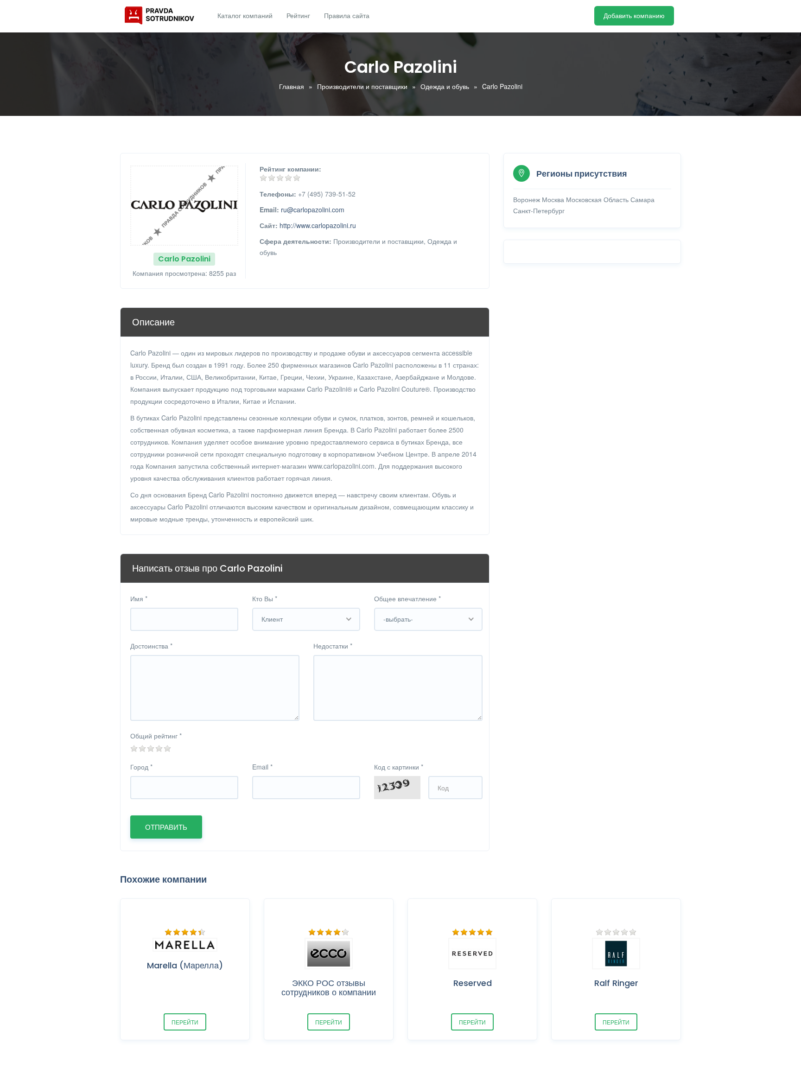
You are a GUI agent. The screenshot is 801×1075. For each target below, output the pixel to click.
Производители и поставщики (362, 86)
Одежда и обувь (444, 86)
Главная (291, 86)
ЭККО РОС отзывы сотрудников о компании (328, 987)
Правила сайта (346, 16)
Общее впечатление (407, 598)
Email (262, 766)
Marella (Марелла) (185, 965)
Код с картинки (398, 766)
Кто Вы (264, 598)
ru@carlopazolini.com (312, 209)
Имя (138, 598)
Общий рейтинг (156, 735)
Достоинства (151, 645)
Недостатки (332, 645)
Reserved (472, 983)
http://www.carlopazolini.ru (318, 225)
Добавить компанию (634, 16)
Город (141, 766)
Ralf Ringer (616, 983)
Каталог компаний (245, 16)
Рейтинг (298, 16)
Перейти (185, 1022)
